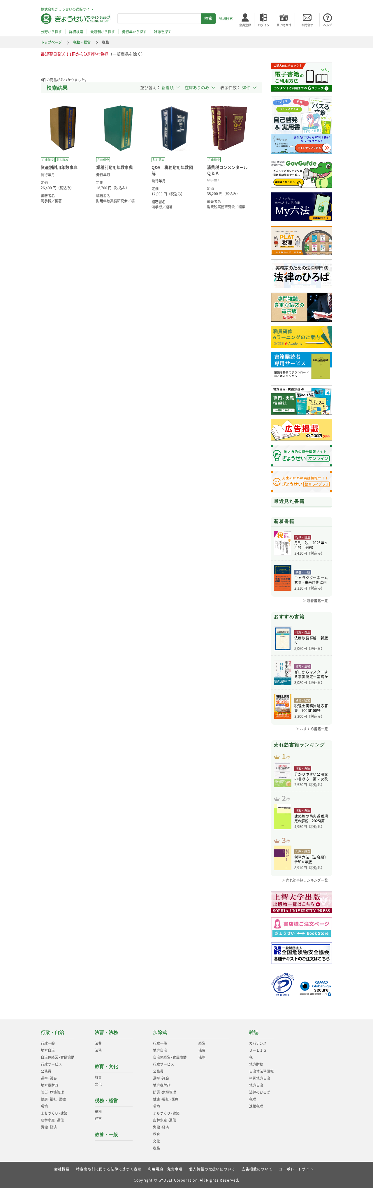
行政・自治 (52, 1032)
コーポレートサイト (296, 1169)
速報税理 (256, 1106)
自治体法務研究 (261, 1071)
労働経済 (49, 1127)
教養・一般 (106, 1134)
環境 (44, 1106)
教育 (98, 1077)
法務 (98, 1050)
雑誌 (253, 1032)
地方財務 (256, 1064)
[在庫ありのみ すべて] (200, 87)
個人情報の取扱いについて (212, 1169)
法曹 (98, 1043)
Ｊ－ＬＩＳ (258, 1050)
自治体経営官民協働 (57, 1057)
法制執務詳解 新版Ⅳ (311, 640)
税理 (252, 1099)
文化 (98, 1084)
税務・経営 (82, 42)
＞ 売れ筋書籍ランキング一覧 (304, 880)
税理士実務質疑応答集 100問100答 (311, 708)
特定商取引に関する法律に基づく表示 (108, 1169)
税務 (98, 1111)
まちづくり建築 (54, 1113)
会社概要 (62, 1169)
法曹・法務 (106, 1032)
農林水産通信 (52, 1120)
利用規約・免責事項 (165, 1169)
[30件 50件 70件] (249, 87)
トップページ (51, 42)
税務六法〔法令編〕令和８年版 (311, 859)
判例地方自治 (259, 1078)
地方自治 (48, 1050)
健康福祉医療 (53, 1099)
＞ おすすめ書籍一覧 (311, 728)
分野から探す (51, 31)
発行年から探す (134, 31)
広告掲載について (257, 1169)
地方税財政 (49, 1085)
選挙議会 (49, 1078)
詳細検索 (226, 19)
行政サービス (51, 1064)
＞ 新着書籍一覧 (315, 600)
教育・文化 (106, 1066)
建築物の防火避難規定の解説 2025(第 (311, 818)
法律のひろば (259, 1092)
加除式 (160, 1032)
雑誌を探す (162, 31)
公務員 (46, 1071)
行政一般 (48, 1043)
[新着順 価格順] (170, 87)
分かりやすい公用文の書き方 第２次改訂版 (311, 776)
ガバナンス (258, 1043)
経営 (98, 1118)
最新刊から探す (102, 31)
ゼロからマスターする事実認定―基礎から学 (311, 674)
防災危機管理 (52, 1092)
